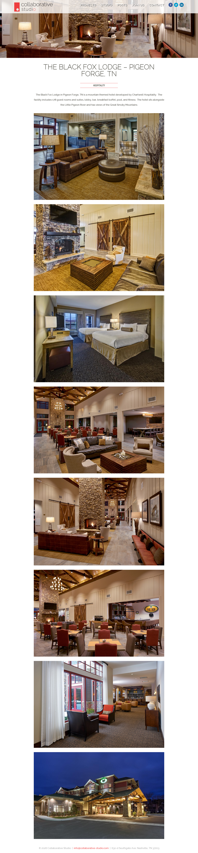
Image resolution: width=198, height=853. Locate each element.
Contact (156, 5)
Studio (106, 5)
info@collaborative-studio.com (91, 848)
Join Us (138, 5)
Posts (122, 5)
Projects (88, 5)
